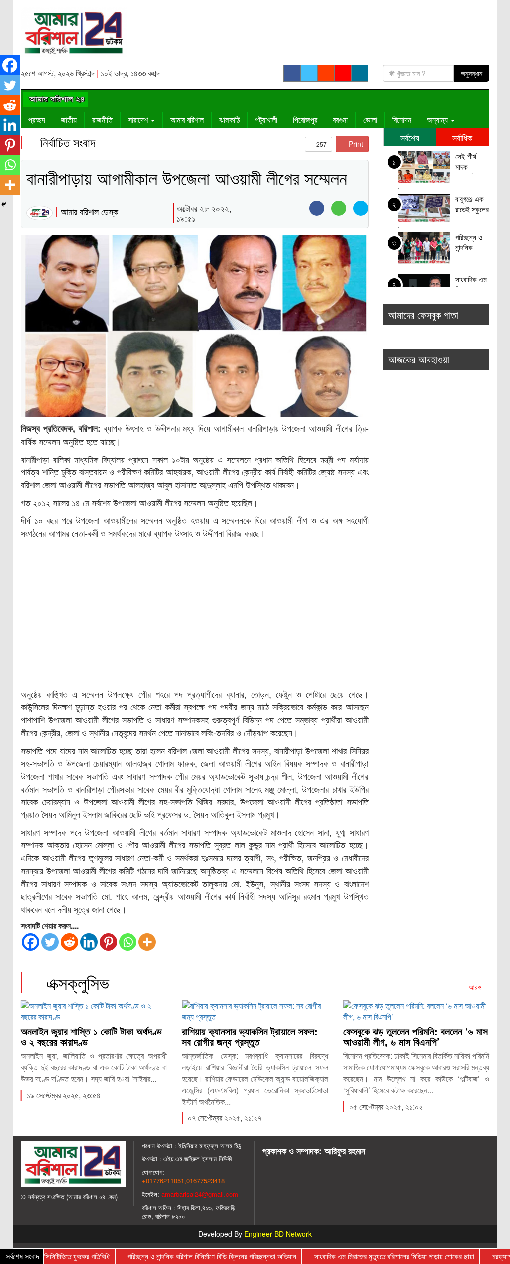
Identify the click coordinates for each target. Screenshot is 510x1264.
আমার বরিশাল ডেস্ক (89, 211)
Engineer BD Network (278, 1234)
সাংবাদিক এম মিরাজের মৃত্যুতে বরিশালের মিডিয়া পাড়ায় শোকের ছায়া (471, 285)
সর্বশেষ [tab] (409, 137)
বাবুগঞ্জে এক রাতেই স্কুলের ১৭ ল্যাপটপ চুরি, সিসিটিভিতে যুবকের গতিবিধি (472, 205)
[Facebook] (30, 942)
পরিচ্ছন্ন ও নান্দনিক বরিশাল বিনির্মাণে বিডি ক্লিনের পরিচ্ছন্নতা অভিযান (471, 243)
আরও (476, 987)
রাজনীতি (102, 119)
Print (355, 144)
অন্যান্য (438, 119)
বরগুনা (340, 119)
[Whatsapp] (127, 942)
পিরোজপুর (305, 119)
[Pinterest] (108, 942)
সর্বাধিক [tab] (462, 137)
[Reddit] (69, 942)
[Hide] (4, 204)
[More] (147, 942)
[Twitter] (50, 942)
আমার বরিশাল (187, 119)
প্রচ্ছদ (36, 119)
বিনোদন (401, 119)
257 (321, 144)
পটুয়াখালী (266, 119)
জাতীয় (69, 119)
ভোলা (370, 119)
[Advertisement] (195, 614)
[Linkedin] (89, 942)
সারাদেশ (139, 119)
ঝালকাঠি (229, 119)
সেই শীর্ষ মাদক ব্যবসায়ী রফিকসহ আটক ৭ (465, 162)
